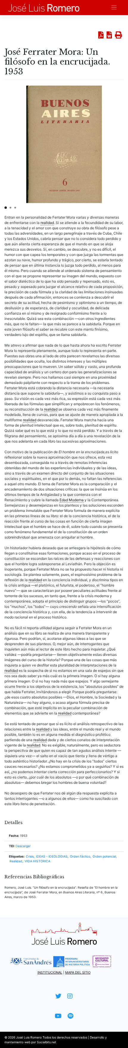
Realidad (16, 861)
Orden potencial (104, 856)
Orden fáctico (80, 856)
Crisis (30, 856)
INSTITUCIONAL (50, 972)
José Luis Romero (29, 1037)
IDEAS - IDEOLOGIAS (52, 856)
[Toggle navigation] (114, 7)
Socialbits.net (46, 1042)
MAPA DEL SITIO (77, 972)
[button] (5, 207)
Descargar (23, 846)
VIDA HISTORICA (37, 861)
